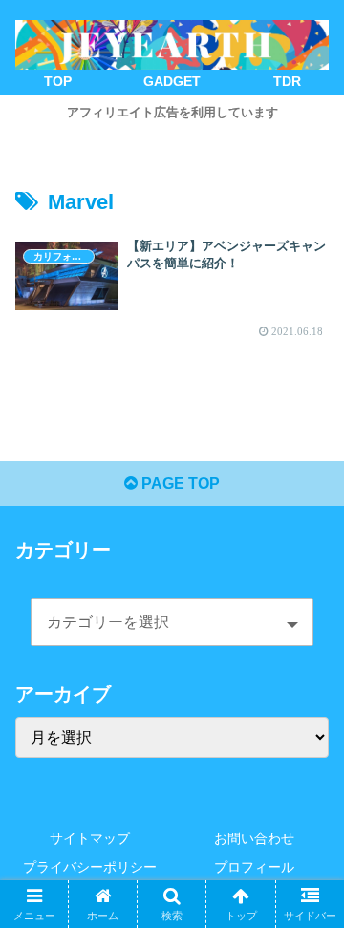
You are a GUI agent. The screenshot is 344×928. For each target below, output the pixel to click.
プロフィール (254, 867)
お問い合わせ (254, 838)
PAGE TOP (179, 483)
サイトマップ (90, 838)
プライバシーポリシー (90, 867)
